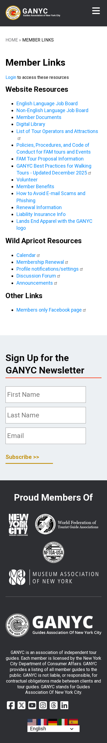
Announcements (34, 283)
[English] (32, 722)
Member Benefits (35, 186)
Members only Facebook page (49, 310)
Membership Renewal (40, 262)
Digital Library (30, 124)
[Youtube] (32, 705)
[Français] (42, 722)
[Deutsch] (53, 722)
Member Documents (38, 117)
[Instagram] (43, 705)
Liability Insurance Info (41, 214)
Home (11, 40)
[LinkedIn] (64, 705)
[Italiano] (63, 722)
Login (10, 77)
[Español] (73, 722)
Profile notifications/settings (47, 269)
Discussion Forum (36, 276)
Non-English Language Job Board (52, 110)
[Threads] (54, 705)
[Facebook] (11, 705)
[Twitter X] (22, 705)
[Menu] (96, 10)
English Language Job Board (47, 103)
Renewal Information (39, 207)
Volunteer (27, 179)
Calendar (26, 255)
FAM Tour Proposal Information (50, 159)
